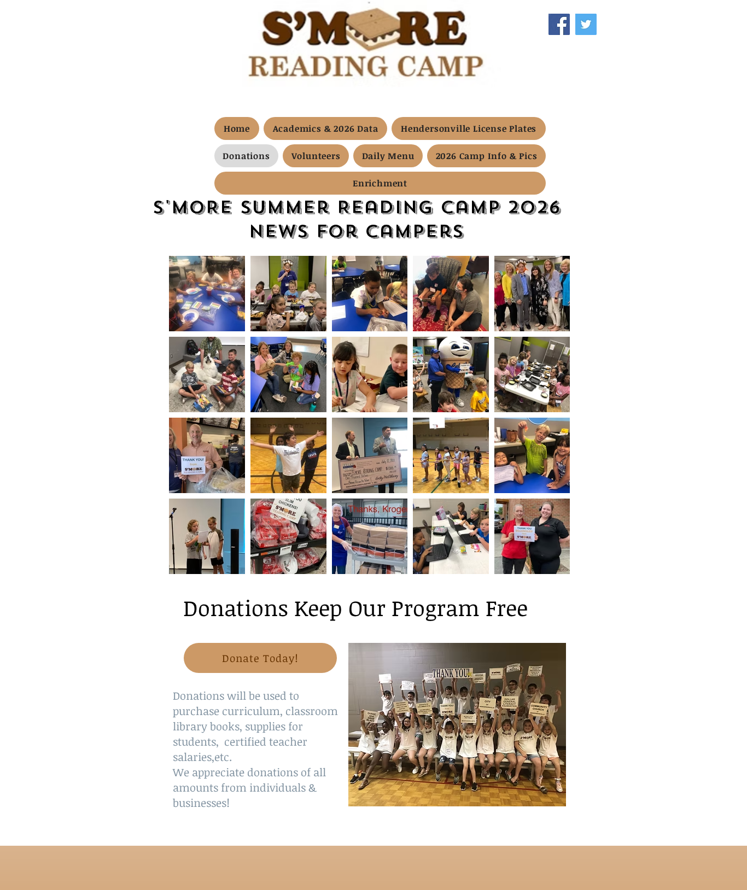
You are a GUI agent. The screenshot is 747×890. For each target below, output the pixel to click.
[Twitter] (586, 24)
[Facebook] (559, 24)
